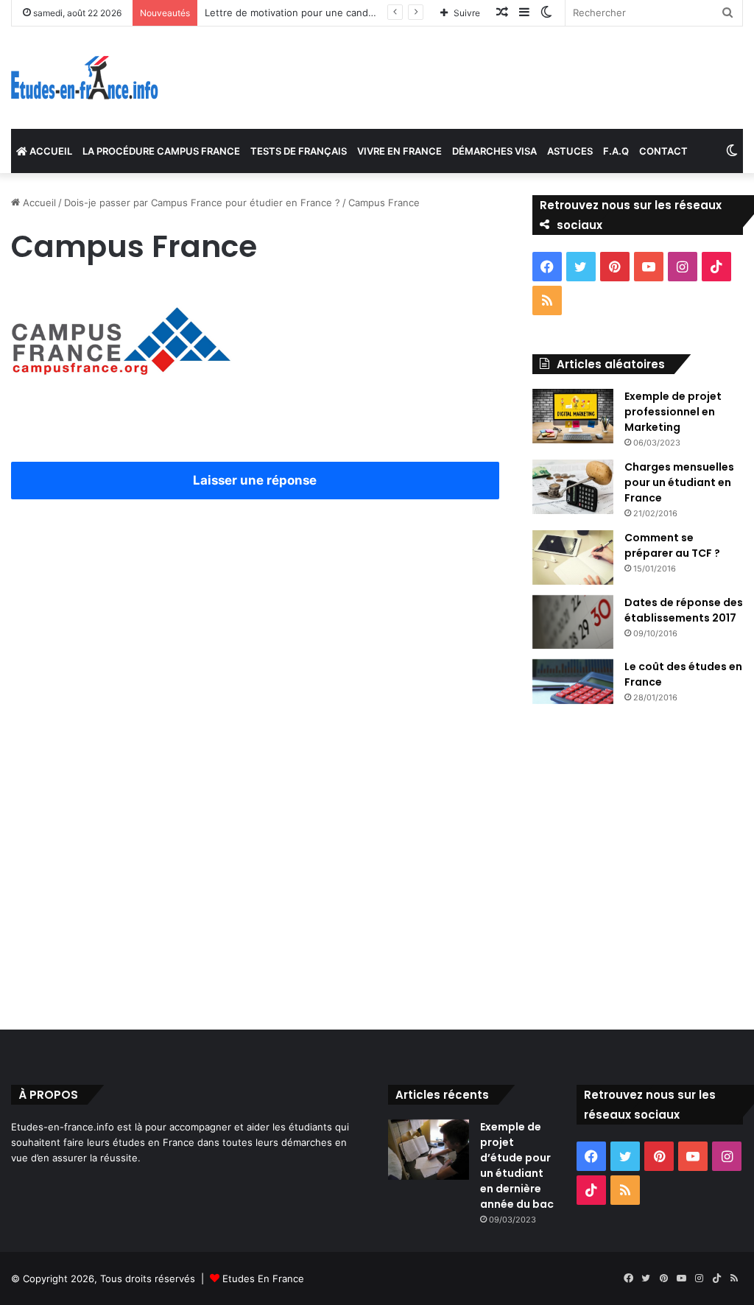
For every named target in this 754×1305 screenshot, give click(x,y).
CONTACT (663, 151)
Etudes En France (263, 1278)
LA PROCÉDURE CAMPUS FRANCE (161, 151)
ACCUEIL (49, 151)
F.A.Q (616, 151)
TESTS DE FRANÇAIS (298, 151)
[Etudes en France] (84, 77)
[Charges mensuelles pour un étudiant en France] (572, 487)
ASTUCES (570, 151)
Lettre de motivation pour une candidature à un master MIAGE (348, 12)
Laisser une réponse (255, 480)
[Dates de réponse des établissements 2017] (572, 622)
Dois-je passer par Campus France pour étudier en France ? (202, 202)
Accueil (38, 202)
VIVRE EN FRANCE (399, 151)
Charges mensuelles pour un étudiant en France (679, 482)
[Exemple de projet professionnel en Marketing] (572, 416)
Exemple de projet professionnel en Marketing (673, 412)
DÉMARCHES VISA (494, 151)
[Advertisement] (255, 639)
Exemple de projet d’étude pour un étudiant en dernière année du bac (517, 1165)
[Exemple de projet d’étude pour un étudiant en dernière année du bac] (428, 1150)
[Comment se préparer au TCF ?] (572, 557)
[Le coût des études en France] (572, 682)
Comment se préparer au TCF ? (672, 545)
